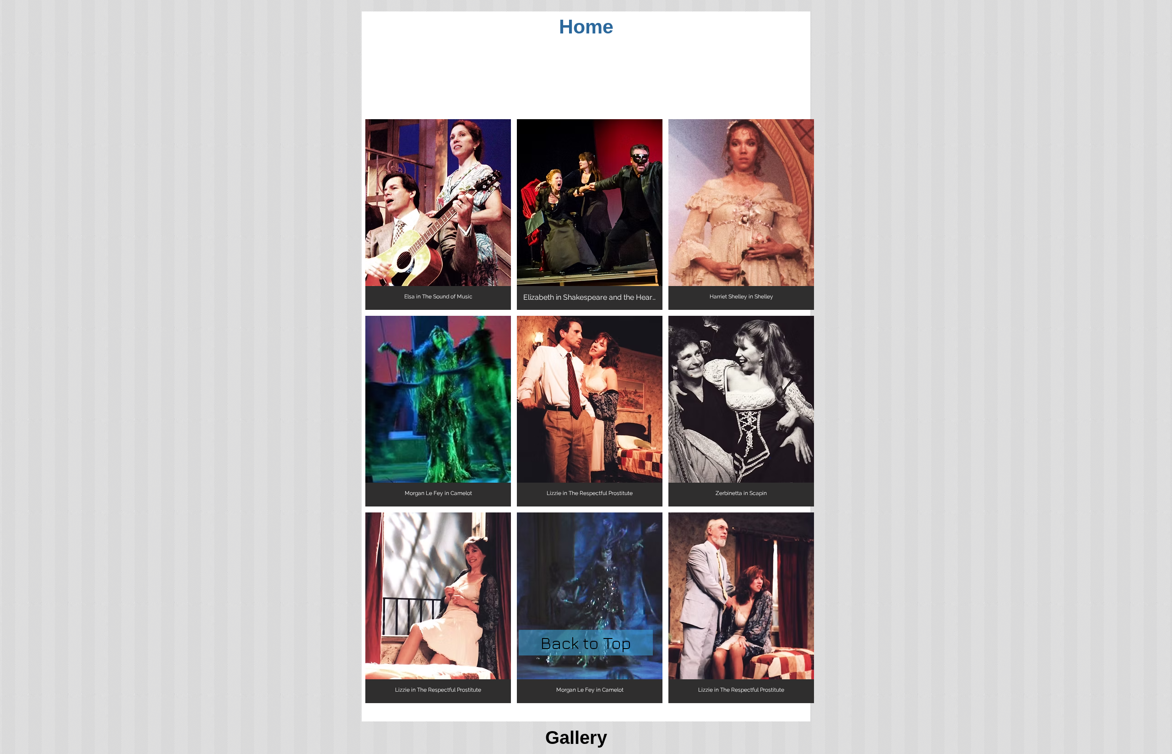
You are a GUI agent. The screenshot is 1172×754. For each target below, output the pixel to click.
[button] (438, 214)
